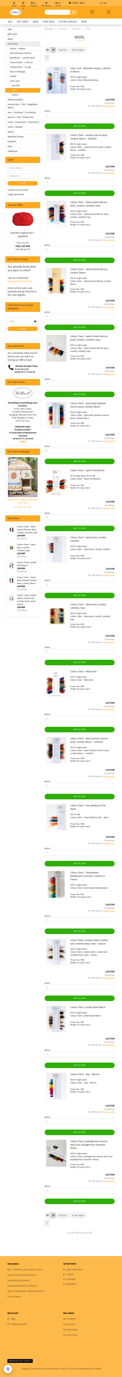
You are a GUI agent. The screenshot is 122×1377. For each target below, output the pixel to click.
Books (11, 131)
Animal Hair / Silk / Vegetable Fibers (22, 106)
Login (104, 3)
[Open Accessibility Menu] (8, 1369)
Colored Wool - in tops (20, 67)
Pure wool (49, 21)
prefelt (13, 76)
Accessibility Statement (18, 1280)
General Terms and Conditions (21, 1275)
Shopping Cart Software (32, 1368)
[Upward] (113, 1372)
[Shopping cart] (108, 12)
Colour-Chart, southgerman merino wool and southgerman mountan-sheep (88, 1145)
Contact (69, 1274)
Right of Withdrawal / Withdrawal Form (25, 1291)
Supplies (12, 141)
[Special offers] (36, 205)
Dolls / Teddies (15, 127)
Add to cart (80, 126)
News (14, 5)
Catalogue (71, 1279)
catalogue (12, 151)
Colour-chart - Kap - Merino (84, 1074)
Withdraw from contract (20, 1361)
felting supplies (68, 21)
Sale (10, 21)
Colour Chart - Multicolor (83, 671)
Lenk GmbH (95, 1368)
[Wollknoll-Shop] (15, 12)
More (84, 21)
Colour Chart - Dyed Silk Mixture (87, 470)
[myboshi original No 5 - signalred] (23, 219)
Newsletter (71, 1284)
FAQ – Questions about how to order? (25, 1269)
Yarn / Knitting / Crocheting (22, 112)
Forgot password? (16, 194)
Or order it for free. (23, 507)
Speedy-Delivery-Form (20, 281)
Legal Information (74, 1269)
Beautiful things (16, 136)
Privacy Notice (14, 1296)
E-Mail (23, 441)
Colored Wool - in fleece (21, 62)
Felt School (58, 4)
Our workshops (70, 1329)
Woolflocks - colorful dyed (22, 58)
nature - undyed (17, 48)
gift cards (22, 21)
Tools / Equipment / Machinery (23, 122)
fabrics (15, 95)
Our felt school (70, 1335)
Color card (14, 81)
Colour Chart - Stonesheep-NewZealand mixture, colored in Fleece (87, 876)
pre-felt (15, 85)
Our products (33, 4)
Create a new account (18, 190)
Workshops (46, 5)
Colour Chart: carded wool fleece (87, 1007)
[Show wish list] (92, 12)
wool (14, 90)
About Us (23, 5)
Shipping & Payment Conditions (22, 1286)
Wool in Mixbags (17, 71)
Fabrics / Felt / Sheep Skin (21, 117)
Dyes (10, 146)
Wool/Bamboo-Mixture (21, 53)
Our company (69, 1319)
